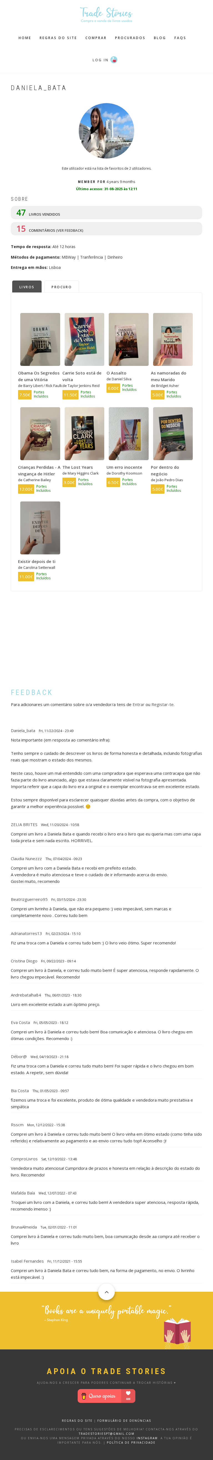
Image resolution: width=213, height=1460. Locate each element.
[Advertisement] (106, 644)
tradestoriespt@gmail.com (107, 1434)
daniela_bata (23, 730)
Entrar (138, 704)
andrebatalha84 (26, 995)
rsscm (17, 1124)
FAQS (180, 37)
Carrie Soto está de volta (82, 376)
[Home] (106, 14)
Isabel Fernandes (27, 1261)
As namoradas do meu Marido (168, 376)
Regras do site (58, 37)
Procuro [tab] (62, 287)
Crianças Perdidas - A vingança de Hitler (39, 470)
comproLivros (24, 1158)
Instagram (147, 1438)
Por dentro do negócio (165, 470)
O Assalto (116, 373)
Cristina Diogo (24, 961)
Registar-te (162, 704)
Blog (160, 37)
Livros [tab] (26, 287)
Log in (101, 60)
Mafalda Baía (23, 1193)
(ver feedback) (69, 230)
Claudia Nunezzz (26, 858)
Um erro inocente (124, 467)
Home (25, 37)
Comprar (96, 37)
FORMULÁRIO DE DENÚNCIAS (124, 1421)
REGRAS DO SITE (77, 1421)
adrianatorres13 (26, 933)
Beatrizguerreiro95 (29, 899)
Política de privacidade (131, 1442)
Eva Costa (20, 1022)
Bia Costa (20, 1090)
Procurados (130, 37)
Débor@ (19, 1056)
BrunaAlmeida (24, 1227)
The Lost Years (77, 467)
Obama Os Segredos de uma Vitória (39, 376)
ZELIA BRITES (24, 824)
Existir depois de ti (36, 561)
